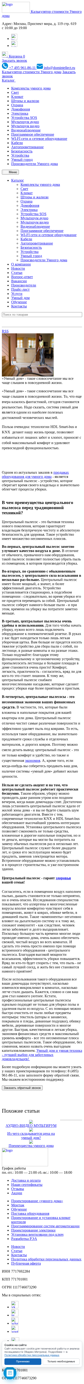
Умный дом (20, 298)
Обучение (19, 302)
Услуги (16, 294)
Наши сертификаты (26, 1185)
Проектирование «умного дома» (37, 1201)
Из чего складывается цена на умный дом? (31, 1136)
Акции (16, 1193)
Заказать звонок (14, 60)
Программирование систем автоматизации (45, 1226)
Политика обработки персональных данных (46, 1259)
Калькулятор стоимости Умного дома (31, 72)
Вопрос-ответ (22, 277)
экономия (32, 761)
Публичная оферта (26, 1263)
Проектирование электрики (33, 1230)
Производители (23, 285)
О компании (21, 264)
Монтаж (17, 1205)
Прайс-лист (20, 289)
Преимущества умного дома (31, 1146)
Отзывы (17, 1189)
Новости (18, 268)
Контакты (19, 306)
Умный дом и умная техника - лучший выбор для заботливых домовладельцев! (42, 1055)
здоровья (63, 878)
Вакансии (19, 281)
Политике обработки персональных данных (31, 1355)
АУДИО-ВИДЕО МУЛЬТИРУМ (31, 1126)
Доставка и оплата (26, 1180)
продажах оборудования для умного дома (35, 474)
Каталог (9, 80)
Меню (12, 172)
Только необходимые (61, 1361)
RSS (5, 331)
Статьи (16, 273)
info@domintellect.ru (59, 68)
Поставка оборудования (30, 1213)
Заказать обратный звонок (22, 1088)
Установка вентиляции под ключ (37, 1234)
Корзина (16, 56)
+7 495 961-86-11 (22, 68)
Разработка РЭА (24, 1239)
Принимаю (23, 1361)
